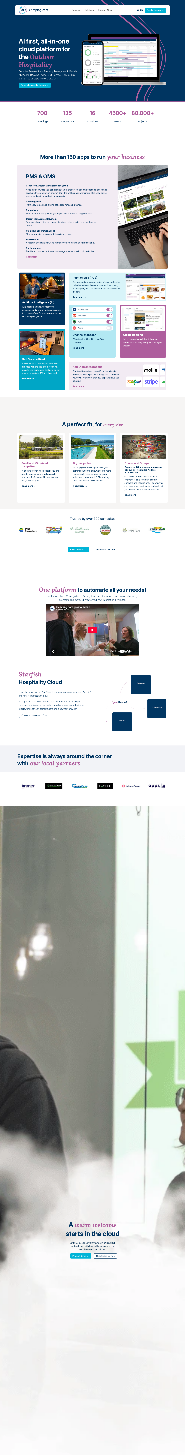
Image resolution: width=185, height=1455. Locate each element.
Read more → (80, 347)
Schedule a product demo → (34, 85)
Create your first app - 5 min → (36, 715)
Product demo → (155, 10)
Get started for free (105, 549)
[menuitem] (77, 10)
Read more (130, 494)
